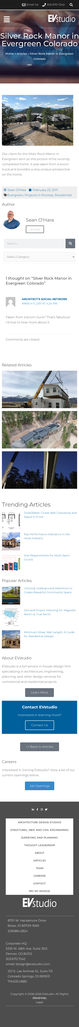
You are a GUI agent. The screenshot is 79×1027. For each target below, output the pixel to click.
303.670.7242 (15, 959)
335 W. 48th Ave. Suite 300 (27, 948)
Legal (39, 1002)
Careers (40, 875)
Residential (63, 195)
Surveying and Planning (39, 837)
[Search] (70, 243)
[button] (71, 5)
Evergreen (15, 195)
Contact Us (39, 725)
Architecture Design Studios (39, 822)
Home (9, 53)
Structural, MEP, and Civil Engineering (39, 829)
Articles (22, 53)
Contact (39, 883)
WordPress (39, 998)
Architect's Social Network (44, 299)
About (39, 852)
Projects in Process (39, 195)
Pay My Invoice (39, 891)
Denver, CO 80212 (19, 954)
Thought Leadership (39, 845)
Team (39, 868)
